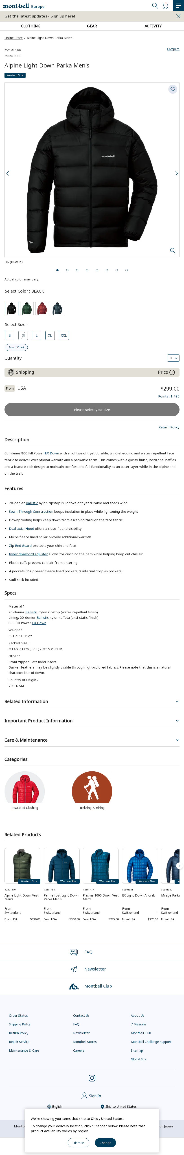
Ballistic (32, 503)
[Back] (4, 865)
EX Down (52, 453)
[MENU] (178, 5)
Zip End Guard (20, 545)
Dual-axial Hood (21, 528)
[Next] (179, 865)
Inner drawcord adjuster (28, 554)
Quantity (13, 358)
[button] (169, 427)
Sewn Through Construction (31, 511)
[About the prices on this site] (172, 372)
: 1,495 (169, 396)
